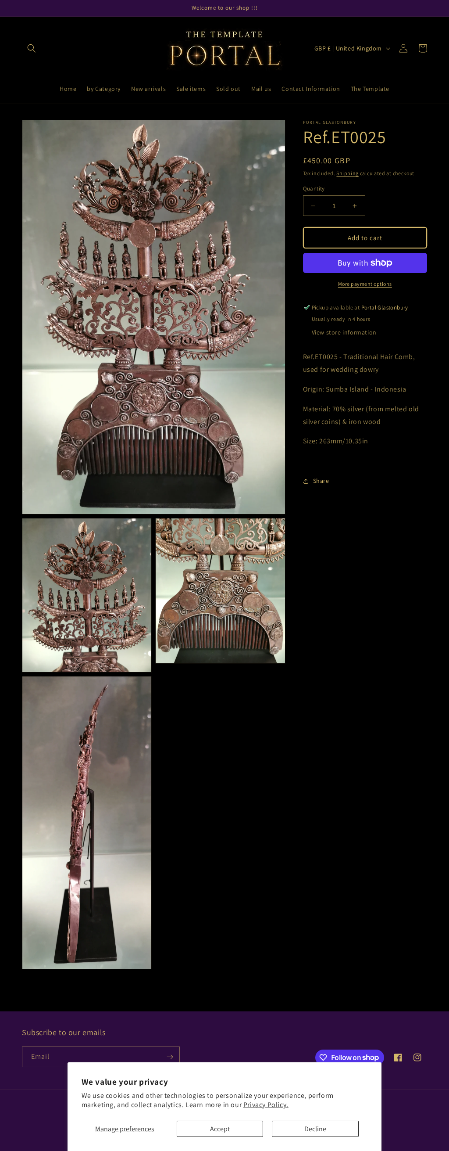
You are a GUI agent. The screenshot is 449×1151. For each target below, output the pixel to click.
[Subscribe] (169, 1057)
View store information (344, 332)
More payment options (365, 284)
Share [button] (321, 481)
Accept (220, 1128)
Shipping (347, 173)
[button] (31, 48)
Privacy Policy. (266, 1104)
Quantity (314, 188)
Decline (315, 1128)
